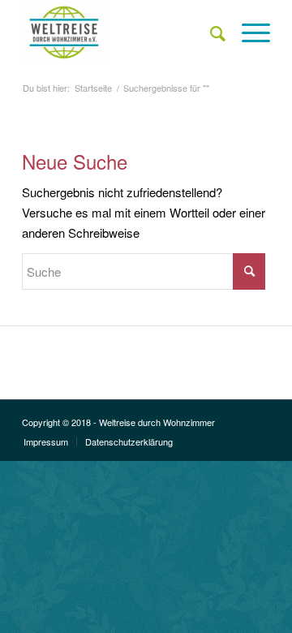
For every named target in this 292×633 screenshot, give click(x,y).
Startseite (93, 88)
